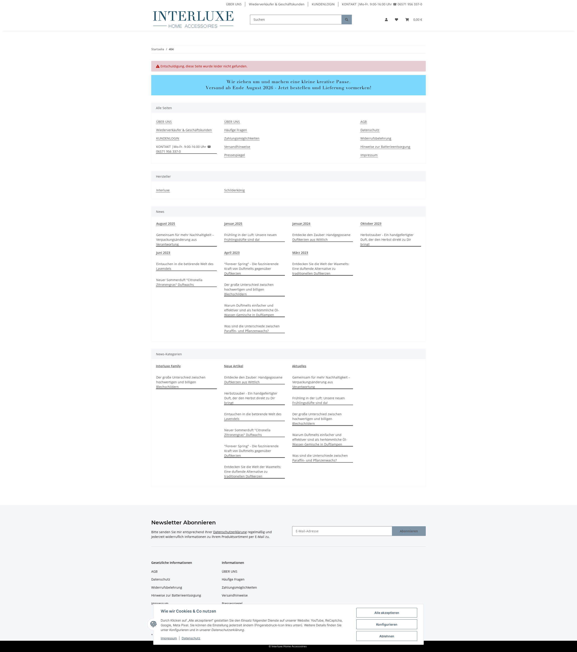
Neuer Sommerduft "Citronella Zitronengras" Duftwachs (179, 282)
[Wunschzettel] (396, 19)
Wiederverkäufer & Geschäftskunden (277, 4)
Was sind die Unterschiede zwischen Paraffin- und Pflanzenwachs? (252, 328)
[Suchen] (346, 19)
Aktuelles (299, 366)
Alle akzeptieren (386, 613)
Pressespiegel (234, 155)
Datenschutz (191, 638)
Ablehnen (386, 636)
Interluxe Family (168, 366)
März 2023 (300, 252)
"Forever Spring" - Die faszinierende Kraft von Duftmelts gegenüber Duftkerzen (251, 268)
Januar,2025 (233, 223)
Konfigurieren (386, 624)
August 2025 (165, 223)
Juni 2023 (163, 252)
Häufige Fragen (235, 130)
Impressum (169, 638)
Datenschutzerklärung (230, 532)
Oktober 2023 (370, 223)
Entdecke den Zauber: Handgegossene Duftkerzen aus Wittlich (321, 237)
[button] (386, 19)
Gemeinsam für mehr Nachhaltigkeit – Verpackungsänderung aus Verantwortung (185, 239)
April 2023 (232, 252)
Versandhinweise (237, 147)
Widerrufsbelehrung (375, 138)
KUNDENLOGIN (323, 4)
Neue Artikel (233, 366)
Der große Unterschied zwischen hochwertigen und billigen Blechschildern (249, 289)
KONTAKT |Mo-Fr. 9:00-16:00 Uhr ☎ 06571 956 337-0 (382, 4)
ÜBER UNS (234, 4)
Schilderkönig (234, 190)
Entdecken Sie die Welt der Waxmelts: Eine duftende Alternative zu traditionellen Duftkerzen (320, 268)
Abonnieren (409, 531)
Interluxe (163, 190)
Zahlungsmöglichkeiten (241, 138)
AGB (363, 121)
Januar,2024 (301, 223)
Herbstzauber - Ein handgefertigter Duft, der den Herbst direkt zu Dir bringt (387, 239)
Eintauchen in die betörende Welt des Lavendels (184, 266)
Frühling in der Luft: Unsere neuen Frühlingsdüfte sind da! (250, 237)
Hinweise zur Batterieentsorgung (385, 147)
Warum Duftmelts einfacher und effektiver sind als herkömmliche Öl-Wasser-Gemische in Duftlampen (251, 310)
